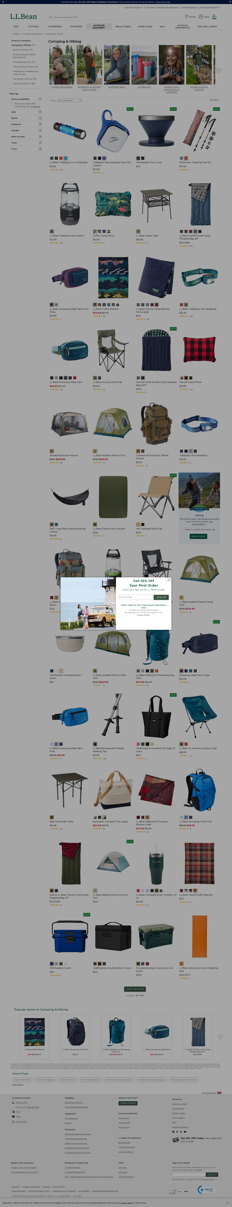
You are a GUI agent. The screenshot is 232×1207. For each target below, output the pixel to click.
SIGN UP (161, 597)
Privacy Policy (143, 615)
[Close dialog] (168, 579)
